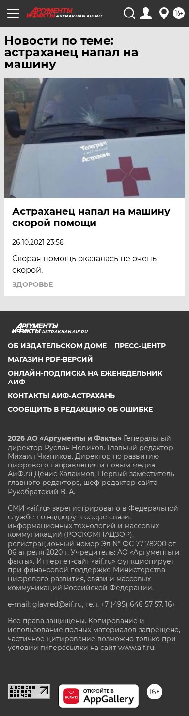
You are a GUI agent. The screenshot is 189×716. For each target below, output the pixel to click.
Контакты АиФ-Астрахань (61, 395)
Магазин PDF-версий (50, 359)
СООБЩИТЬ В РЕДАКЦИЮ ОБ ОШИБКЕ (80, 409)
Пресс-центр (140, 345)
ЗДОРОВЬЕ (32, 284)
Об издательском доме (57, 345)
